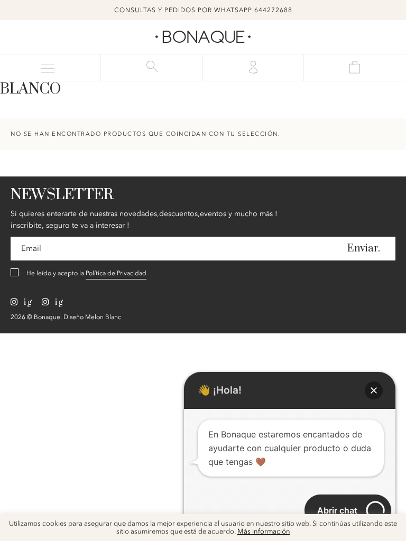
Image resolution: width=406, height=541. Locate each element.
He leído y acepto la (86, 273)
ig (26, 302)
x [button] (390, 525)
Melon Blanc (103, 317)
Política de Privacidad (116, 273)
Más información (263, 532)
